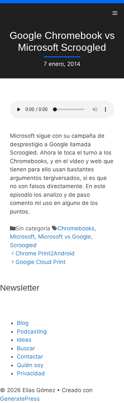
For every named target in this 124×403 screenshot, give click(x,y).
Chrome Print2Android (45, 253)
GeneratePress (20, 398)
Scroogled (23, 245)
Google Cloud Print (40, 262)
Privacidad (31, 373)
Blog (22, 323)
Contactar (30, 356)
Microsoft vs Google (64, 236)
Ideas (24, 339)
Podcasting (32, 331)
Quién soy (30, 365)
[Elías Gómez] (10, 13)
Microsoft (22, 236)
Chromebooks (76, 228)
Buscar (26, 348)
